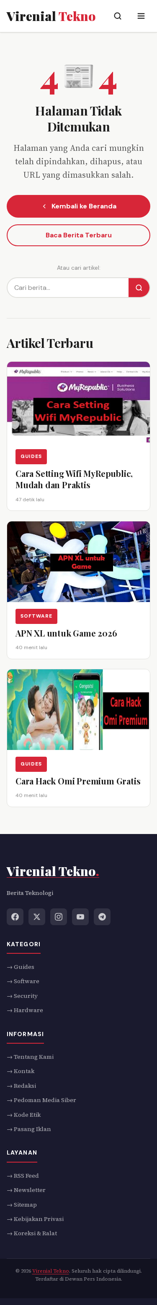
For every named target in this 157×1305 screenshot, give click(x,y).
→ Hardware (25, 1010)
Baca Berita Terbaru (79, 235)
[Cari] (139, 287)
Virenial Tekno (50, 1271)
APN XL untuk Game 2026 (66, 633)
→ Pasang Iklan (29, 1129)
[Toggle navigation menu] (141, 16)
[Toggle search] (117, 16)
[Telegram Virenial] (102, 916)
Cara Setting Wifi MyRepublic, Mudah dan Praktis (74, 479)
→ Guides (20, 967)
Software (36, 616)
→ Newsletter (26, 1190)
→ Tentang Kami (30, 1056)
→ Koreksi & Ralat (32, 1233)
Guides (31, 456)
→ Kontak (20, 1071)
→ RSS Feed (23, 1175)
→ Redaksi (21, 1085)
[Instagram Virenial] (58, 916)
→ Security (22, 996)
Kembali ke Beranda (83, 206)
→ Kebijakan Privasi (35, 1219)
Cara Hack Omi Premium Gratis (77, 781)
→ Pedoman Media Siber (41, 1100)
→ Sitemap (22, 1204)
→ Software (23, 981)
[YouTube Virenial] (80, 916)
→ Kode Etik (24, 1114)
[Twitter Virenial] (36, 916)
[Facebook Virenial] (15, 916)
